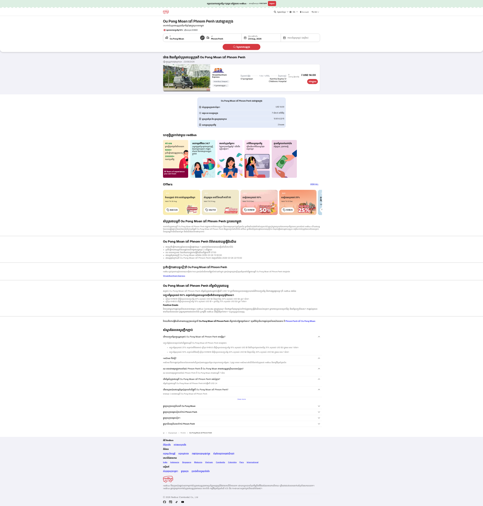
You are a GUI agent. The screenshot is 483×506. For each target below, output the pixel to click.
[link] (181, 202)
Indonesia (174, 462)
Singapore (186, 462)
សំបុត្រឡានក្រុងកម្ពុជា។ (170, 471)
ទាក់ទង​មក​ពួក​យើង (180, 445)
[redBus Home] (166, 12)
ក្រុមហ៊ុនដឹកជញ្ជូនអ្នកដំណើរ (200, 471)
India (165, 462)
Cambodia (220, 462)
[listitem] (167, 193)
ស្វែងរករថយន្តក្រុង (243, 47)
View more (241, 399)
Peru (241, 462)
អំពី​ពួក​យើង (167, 445)
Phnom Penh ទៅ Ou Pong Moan (300, 321)
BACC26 (173, 210)
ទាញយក (272, 3)
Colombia (232, 462)
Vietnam (209, 462)
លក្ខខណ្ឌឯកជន (183, 453)
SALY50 (212, 210)
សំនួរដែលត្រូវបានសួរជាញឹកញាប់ (223, 453)
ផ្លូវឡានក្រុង (185, 471)
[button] (251, 37)
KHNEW (251, 210)
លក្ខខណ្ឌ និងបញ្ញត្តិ (169, 453)
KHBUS (289, 210)
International (252, 462)
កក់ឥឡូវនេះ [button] (312, 81)
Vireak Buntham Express (219, 76)
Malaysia (198, 462)
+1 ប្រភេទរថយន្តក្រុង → (220, 85)
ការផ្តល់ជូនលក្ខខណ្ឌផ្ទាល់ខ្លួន (201, 453)
